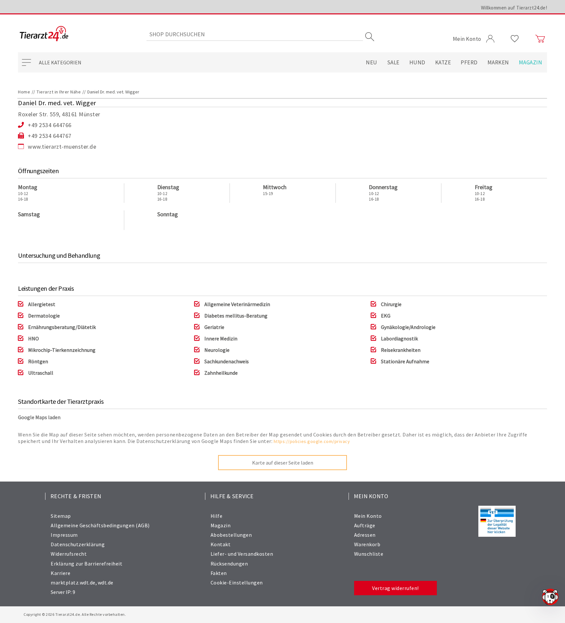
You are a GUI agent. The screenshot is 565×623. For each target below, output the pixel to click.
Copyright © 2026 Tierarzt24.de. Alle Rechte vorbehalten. (75, 614)
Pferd (469, 62)
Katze (443, 62)
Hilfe (217, 516)
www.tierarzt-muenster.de (62, 146)
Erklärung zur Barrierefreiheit (86, 563)
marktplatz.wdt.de (73, 582)
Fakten (219, 573)
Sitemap (61, 516)
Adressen (365, 535)
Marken (498, 62)
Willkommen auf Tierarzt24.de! (514, 8)
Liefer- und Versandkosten (242, 553)
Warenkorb (367, 544)
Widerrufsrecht (69, 553)
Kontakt (221, 544)
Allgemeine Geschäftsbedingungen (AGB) (100, 525)
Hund (417, 62)
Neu (371, 62)
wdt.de (105, 582)
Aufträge (364, 525)
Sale (393, 62)
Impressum (64, 535)
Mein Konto (368, 516)
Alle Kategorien (60, 62)
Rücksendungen (229, 563)
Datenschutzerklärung (78, 544)
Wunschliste (369, 553)
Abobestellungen (231, 535)
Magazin (530, 62)
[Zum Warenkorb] (540, 39)
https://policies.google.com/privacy (312, 441)
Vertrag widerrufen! (395, 588)
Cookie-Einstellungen (237, 582)
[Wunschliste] (515, 39)
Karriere (60, 573)
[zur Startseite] (44, 34)
